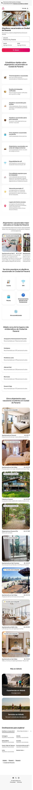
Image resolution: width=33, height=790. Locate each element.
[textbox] (9, 45)
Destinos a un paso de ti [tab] (8, 731)
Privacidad (12, 782)
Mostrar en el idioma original (20, 3)
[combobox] (16, 40)
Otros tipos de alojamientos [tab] (24, 731)
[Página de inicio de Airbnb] (3, 8)
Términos (19, 782)
